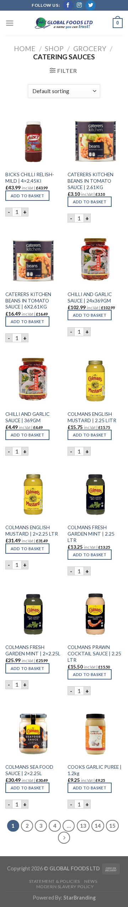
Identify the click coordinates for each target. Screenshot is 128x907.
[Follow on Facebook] (68, 5)
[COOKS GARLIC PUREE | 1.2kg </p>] (95, 732)
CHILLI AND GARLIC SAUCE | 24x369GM (90, 297)
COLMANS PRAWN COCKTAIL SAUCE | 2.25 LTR (94, 653)
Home (25, 48)
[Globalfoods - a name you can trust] (64, 23)
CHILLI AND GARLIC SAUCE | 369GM (27, 417)
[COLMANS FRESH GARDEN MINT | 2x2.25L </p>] (32, 612)
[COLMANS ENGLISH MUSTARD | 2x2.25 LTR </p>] (32, 492)
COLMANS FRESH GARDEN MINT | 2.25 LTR (91, 534)
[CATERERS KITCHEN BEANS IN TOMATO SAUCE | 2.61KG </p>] (95, 139)
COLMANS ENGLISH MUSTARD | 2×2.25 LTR (31, 531)
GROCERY (89, 48)
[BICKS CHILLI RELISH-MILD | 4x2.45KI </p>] (32, 139)
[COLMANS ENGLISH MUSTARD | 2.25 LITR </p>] (95, 379)
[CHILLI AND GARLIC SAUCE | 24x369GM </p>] (95, 259)
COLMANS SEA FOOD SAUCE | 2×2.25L (29, 770)
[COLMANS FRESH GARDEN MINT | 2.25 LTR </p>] (95, 492)
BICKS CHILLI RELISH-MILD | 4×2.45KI (29, 178)
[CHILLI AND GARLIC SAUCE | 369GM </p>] (32, 379)
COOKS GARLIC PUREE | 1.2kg (95, 770)
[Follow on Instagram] (79, 5)
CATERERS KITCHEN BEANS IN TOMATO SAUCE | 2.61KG (90, 181)
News (90, 881)
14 (98, 825)
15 (112, 825)
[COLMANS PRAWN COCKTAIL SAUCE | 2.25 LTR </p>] (95, 612)
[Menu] (9, 23)
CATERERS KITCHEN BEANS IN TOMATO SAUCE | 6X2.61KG (28, 300)
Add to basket (27, 195)
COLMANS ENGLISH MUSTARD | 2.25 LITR (92, 417)
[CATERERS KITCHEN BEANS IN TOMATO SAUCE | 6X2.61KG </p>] (32, 259)
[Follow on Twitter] (90, 5)
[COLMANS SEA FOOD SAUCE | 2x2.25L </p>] (32, 732)
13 (83, 825)
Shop (54, 48)
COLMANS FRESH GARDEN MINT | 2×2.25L (32, 650)
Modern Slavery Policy (65, 886)
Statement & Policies (54, 881)
